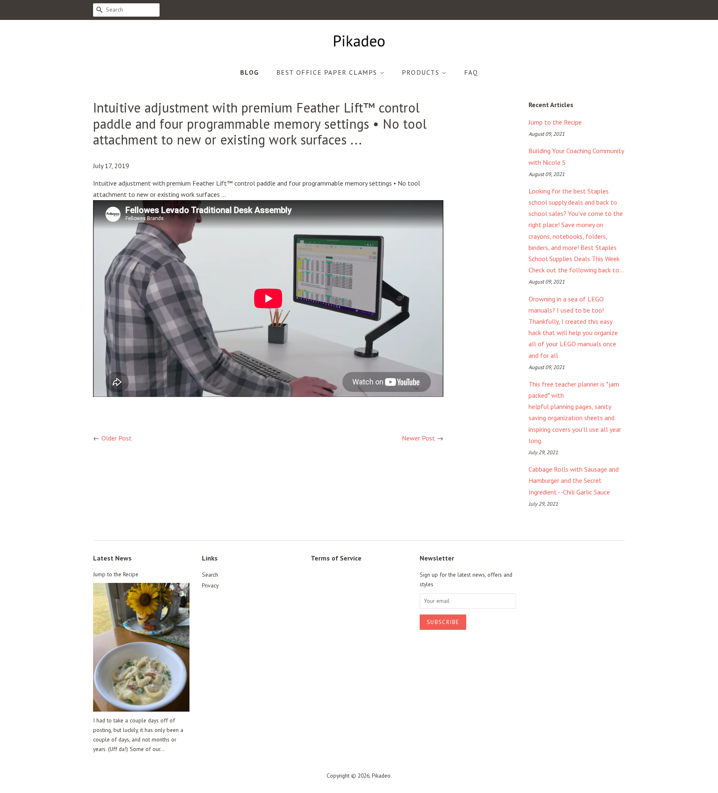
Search (210, 574)
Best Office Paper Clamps (328, 72)
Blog (249, 72)
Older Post (116, 438)
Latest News (112, 558)
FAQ (471, 72)
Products (422, 72)
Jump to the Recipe (555, 122)
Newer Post (418, 438)
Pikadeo (381, 775)
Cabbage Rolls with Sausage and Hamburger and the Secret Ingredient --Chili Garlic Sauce (574, 480)
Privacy (210, 585)
